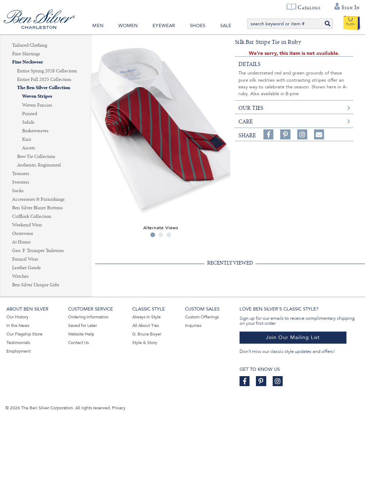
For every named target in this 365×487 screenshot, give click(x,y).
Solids (28, 122)
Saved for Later (82, 325)
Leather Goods (26, 267)
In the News (17, 325)
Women (128, 25)
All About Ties (145, 325)
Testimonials (18, 342)
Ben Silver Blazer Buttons (37, 207)
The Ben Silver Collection (43, 88)
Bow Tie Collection (36, 156)
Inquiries (193, 325)
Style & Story (144, 342)
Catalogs (309, 7)
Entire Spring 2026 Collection (47, 70)
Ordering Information (88, 317)
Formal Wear (25, 259)
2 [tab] (161, 234)
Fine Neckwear (27, 62)
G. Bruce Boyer (146, 334)
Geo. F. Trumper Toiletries (38, 250)
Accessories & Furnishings (38, 199)
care (245, 121)
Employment (18, 351)
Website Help (81, 334)
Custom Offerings (202, 317)
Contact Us (78, 342)
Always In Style (146, 317)
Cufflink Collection (31, 216)
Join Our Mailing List (293, 337)
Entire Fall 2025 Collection (44, 79)
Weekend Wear (27, 224)
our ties (250, 108)
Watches (20, 276)
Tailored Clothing (29, 45)
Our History (17, 317)
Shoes (197, 25)
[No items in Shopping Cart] (351, 21)
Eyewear (164, 25)
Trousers (20, 173)
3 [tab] (168, 234)
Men (97, 25)
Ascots (28, 147)
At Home (21, 242)
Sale (226, 25)
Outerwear (22, 233)
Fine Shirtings (26, 53)
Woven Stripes (37, 96)
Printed (29, 113)
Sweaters (20, 182)
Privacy (118, 408)
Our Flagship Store (24, 334)
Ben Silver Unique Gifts (35, 284)
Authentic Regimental (39, 165)
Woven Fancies (37, 105)
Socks (18, 190)
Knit (26, 139)
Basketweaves (35, 130)
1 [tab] (152, 234)
